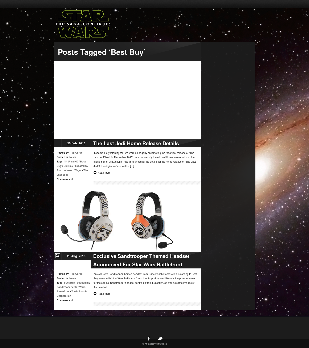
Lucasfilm (81, 166)
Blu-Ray (68, 166)
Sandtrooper (64, 287)
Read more (104, 172)
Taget (78, 170)
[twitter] (160, 338)
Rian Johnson (65, 170)
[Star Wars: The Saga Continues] (105, 24)
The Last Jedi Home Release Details (136, 143)
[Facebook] (149, 338)
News (72, 157)
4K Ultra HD (71, 161)
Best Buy (69, 282)
